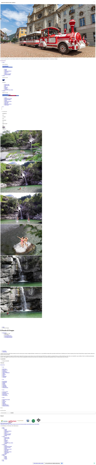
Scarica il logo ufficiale (35, 424)
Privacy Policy (7, 424)
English (4, 423)
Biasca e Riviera (5, 369)
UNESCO (4, 374)
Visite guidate (4, 386)
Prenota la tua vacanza (7, 101)
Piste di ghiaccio (5, 395)
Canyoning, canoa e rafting (8, 89)
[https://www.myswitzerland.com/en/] (12, 422)
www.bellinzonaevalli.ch (8, 337)
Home (3, 427)
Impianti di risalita (5, 387)
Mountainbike (4, 382)
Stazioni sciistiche (5, 391)
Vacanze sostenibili (7, 74)
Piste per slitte (4, 394)
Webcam (3, 403)
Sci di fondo (4, 392)
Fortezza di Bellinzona (6, 372)
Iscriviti (12, 412)
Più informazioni (3, 60)
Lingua (3, 455)
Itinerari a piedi (6, 84)
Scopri (3, 62)
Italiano (1, 423)
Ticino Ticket (6, 102)
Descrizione (4, 350)
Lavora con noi (18, 424)
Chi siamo (14, 424)
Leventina (4, 370)
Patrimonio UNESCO (7, 431)
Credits (11, 424)
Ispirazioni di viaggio (7, 73)
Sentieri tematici (6, 85)
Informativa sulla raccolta (38, 463)
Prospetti (3, 402)
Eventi (5, 72)
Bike (5, 86)
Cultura (5, 70)
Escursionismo (4, 381)
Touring (5, 100)
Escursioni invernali (5, 393)
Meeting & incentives (5, 405)
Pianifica (3, 90)
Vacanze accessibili (7, 99)
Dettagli (5, 435)
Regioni (5, 69)
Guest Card (6, 103)
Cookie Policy (2, 424)
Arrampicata (6, 88)
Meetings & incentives (7, 451)
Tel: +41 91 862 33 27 (7, 335)
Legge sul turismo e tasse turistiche (26, 424)
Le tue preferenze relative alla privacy (52, 463)
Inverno (3, 389)
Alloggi (5, 97)
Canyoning (4, 384)
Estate (3, 379)
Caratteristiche (4, 351)
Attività (3, 75)
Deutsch (7, 423)
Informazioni (4, 332)
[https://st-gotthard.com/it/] (20, 422)
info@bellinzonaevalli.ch (8, 336)
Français (9, 423)
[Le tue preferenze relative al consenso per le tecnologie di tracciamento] (94, 463)
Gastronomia (4, 376)
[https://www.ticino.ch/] (4, 422)
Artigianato (4, 377)
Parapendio (6, 87)
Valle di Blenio (4, 371)
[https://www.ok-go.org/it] (38, 422)
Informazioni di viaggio (8, 98)
